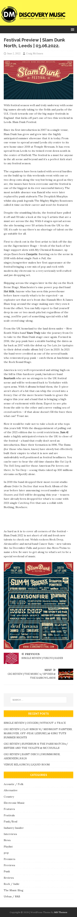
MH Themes (60, 912)
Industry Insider (14, 828)
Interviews (10, 834)
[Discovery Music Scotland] (38, 23)
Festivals (9, 815)
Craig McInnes (34, 53)
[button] (72, 29)
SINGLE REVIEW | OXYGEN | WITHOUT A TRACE (35, 723)
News (7, 840)
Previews (9, 865)
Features (9, 809)
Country (9, 796)
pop (6, 852)
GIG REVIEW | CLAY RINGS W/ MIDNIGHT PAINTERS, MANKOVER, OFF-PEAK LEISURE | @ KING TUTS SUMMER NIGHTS (38, 733)
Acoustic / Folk (13, 784)
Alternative (11, 790)
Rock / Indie (11, 884)
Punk (7, 871)
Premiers (9, 859)
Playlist (8, 846)
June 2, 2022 (14, 53)
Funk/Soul (10, 821)
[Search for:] (38, 700)
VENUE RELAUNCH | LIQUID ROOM (27, 764)
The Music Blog (13, 890)
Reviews (9, 877)
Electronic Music (14, 803)
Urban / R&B (12, 896)
